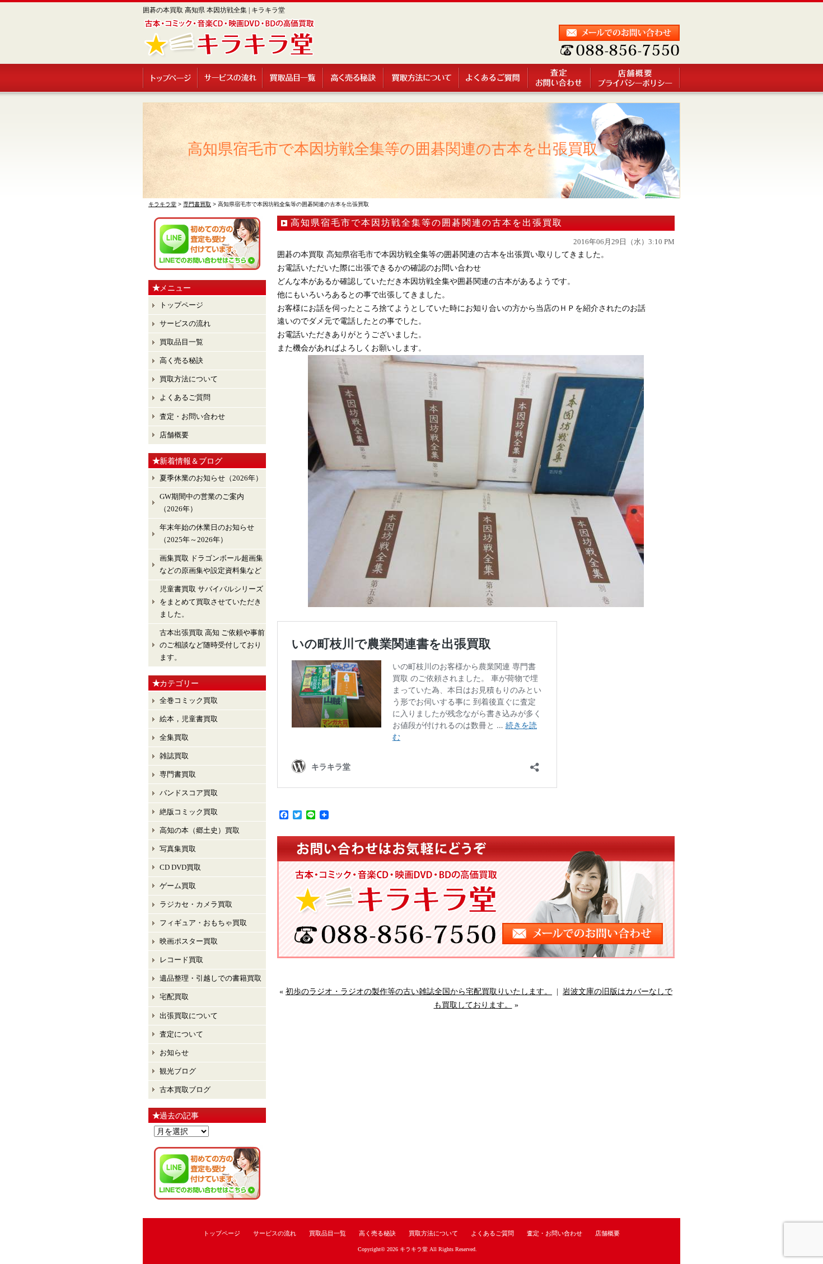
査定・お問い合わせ (560, 78)
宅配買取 (174, 996)
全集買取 (174, 737)
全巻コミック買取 (189, 700)
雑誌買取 (174, 756)
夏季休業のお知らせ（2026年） (211, 478)
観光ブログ (178, 1071)
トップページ (170, 78)
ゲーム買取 (178, 885)
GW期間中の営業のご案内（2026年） (202, 502)
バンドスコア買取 (189, 793)
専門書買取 (178, 774)
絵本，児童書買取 (189, 719)
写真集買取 (178, 849)
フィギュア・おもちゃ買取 (203, 922)
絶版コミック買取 (189, 812)
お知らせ (174, 1052)
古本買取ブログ (185, 1089)
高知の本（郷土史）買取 (200, 830)
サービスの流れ (230, 78)
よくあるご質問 (494, 78)
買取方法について (422, 78)
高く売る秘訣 (354, 78)
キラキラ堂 (414, 1249)
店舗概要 (635, 78)
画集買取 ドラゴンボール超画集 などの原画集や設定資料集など (211, 564)
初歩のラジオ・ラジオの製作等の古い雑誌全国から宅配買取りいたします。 (419, 991)
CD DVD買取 (180, 867)
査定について (181, 1034)
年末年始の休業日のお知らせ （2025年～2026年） (207, 533)
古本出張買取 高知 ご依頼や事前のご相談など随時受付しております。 (212, 644)
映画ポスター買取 (189, 941)
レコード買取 (181, 959)
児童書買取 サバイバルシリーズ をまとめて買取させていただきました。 (211, 601)
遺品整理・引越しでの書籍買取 (210, 978)
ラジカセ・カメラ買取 (196, 904)
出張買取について (189, 1015)
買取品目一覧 (293, 78)
